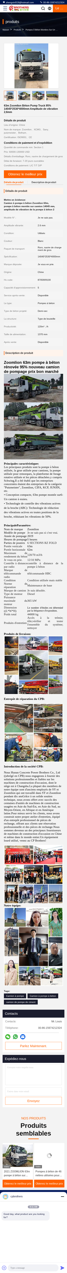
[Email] (23, 1037)
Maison (6, 30)
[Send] (62, 1267)
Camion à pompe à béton (43, 996)
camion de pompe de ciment (20, 1002)
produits (17, 30)
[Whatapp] (15, 1036)
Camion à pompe (15, 996)
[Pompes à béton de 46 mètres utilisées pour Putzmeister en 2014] (18, 1155)
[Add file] (4, 1267)
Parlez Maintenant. (33, 1046)
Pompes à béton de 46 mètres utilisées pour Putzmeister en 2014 (17, 1173)
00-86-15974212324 (53, 2)
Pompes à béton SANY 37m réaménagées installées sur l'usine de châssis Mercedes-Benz (49, 1173)
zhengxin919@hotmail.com (20, 2)
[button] (57, 96)
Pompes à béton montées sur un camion (44, 30)
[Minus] (62, 1196)
